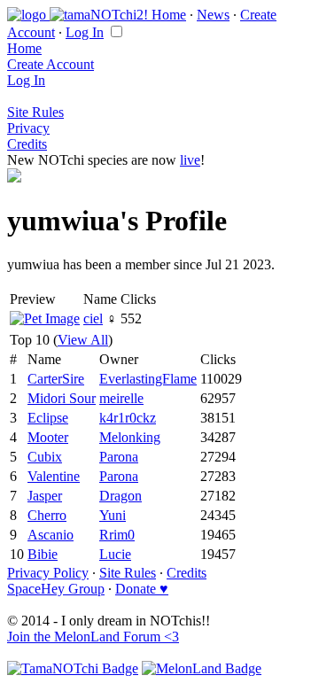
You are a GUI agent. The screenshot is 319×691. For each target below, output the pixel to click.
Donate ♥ (141, 588)
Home (169, 14)
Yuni (112, 515)
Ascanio (50, 534)
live (190, 159)
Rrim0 (117, 534)
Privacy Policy (48, 572)
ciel (93, 318)
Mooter (47, 437)
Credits (27, 143)
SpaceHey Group (56, 588)
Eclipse (47, 417)
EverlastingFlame (148, 378)
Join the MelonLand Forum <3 (93, 636)
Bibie (42, 554)
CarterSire (55, 378)
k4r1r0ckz (127, 417)
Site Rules (35, 112)
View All (83, 339)
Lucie (115, 554)
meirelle (121, 398)
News (213, 14)
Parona (118, 456)
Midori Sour (61, 398)
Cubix (44, 456)
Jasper (44, 495)
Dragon (120, 495)
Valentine (53, 476)
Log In (85, 32)
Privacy (28, 128)
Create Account (50, 64)
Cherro (46, 515)
